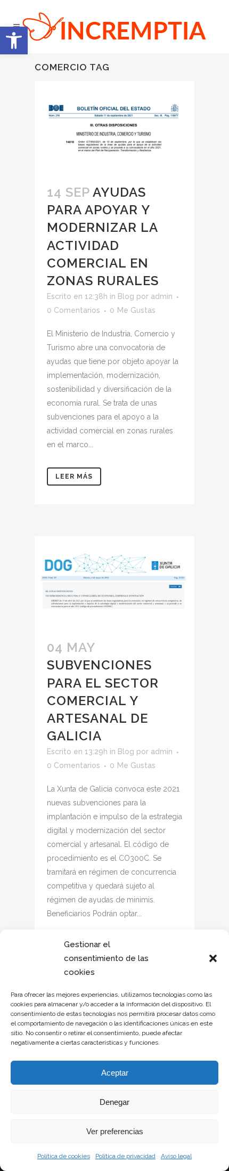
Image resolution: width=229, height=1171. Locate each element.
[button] (14, 40)
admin (162, 296)
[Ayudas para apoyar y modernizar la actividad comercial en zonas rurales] (114, 126)
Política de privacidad (125, 1156)
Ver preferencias (114, 1131)
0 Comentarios (73, 310)
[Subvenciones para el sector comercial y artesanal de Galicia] (114, 581)
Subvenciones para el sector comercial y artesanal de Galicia (103, 700)
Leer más (74, 476)
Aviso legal (176, 1156)
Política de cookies (63, 1156)
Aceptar (114, 1072)
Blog (126, 296)
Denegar (114, 1102)
